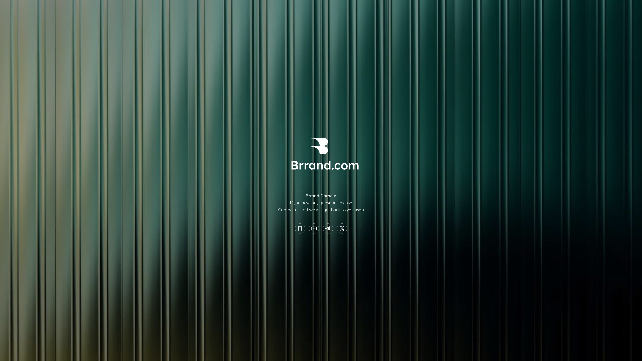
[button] (300, 228)
